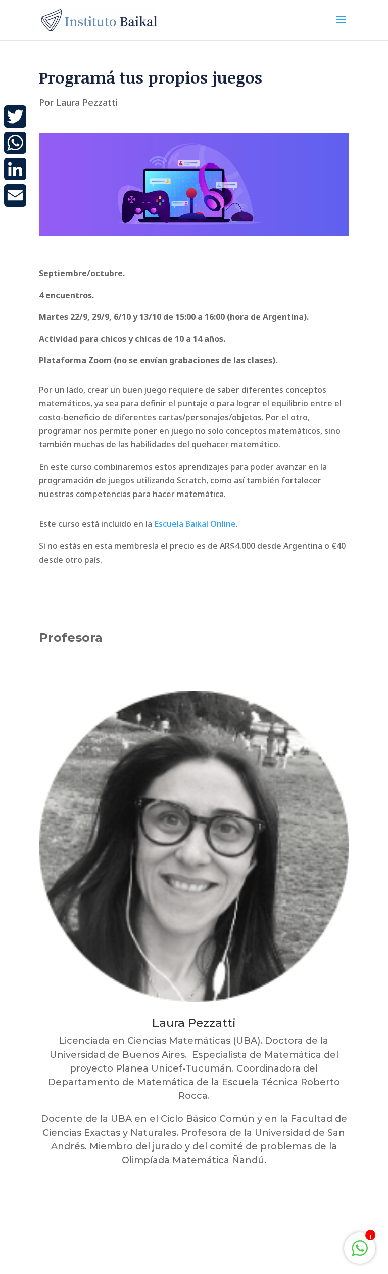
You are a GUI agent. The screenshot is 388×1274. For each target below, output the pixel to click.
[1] (360, 1253)
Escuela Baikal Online (195, 523)
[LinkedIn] (15, 169)
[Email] (15, 195)
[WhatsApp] (15, 143)
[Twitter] (15, 116)
